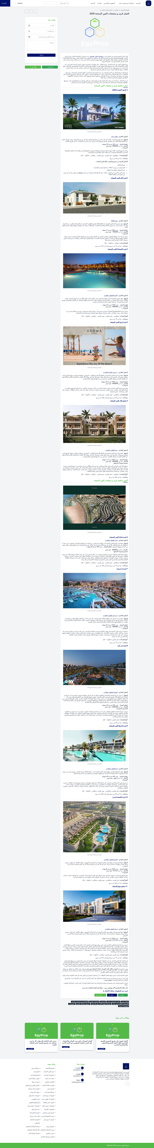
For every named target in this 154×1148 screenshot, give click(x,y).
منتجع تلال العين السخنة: (118, 401)
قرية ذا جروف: (121, 569)
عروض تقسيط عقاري (83, 1004)
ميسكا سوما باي (49, 1092)
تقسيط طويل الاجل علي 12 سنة (101, 1004)
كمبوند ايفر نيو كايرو (48, 1113)
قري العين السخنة (49, 1071)
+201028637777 (78, 1070)
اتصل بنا (111, 995)
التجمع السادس (35, 1075)
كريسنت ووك (36, 1082)
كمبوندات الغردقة (49, 1075)
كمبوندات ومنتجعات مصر (126, 3)
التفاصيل (101, 1049)
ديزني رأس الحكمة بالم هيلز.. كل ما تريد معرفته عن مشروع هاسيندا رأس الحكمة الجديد (43, 1043)
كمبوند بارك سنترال (34, 1089)
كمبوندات (72, 1004)
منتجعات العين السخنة (96, 56)
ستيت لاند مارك (49, 1078)
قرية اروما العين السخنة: (118, 322)
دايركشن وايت (50, 1126)
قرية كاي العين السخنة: (118, 178)
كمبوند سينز (50, 1089)
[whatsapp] (35, 11)
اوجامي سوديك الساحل (47, 1136)
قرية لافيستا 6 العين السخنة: (117, 249)
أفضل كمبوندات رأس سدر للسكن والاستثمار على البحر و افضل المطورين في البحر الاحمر (77, 1042)
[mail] (26, 11)
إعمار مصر (125, 1001)
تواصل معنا (99, 995)
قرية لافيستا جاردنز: (118, 797)
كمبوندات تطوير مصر (48, 1099)
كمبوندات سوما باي (48, 1095)
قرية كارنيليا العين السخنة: (117, 726)
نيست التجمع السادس (47, 1116)
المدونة (93, 3)
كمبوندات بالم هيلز (34, 1095)
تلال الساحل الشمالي (33, 1130)
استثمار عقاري (94, 1001)
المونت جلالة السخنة (48, 1085)
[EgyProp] (148, 3)
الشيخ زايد (37, 1071)
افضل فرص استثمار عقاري (80, 1001)
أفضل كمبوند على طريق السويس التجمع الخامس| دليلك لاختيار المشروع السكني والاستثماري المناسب (114, 1043)
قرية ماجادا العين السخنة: (117, 537)
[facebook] (13, 3)
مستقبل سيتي (35, 1068)
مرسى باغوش (50, 1133)
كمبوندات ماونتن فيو (34, 1106)
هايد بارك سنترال (35, 1116)
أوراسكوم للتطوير (34, 1102)
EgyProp (109, 1145)
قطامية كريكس (49, 1082)
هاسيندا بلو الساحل (34, 1133)
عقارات (99, 3)
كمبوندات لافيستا (49, 1109)
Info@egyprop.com (78, 1082)
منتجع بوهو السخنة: (118, 886)
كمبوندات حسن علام (48, 1106)
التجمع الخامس (49, 1068)
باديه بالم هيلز (36, 1109)
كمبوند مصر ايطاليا (48, 1102)
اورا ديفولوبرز (36, 1099)
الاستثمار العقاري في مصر (120, 1004)
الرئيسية (138, 3)
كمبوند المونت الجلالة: (119, 90)
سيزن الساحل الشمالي (47, 1130)
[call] (31, 11)
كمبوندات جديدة (123, 1006)
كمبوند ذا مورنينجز (49, 1119)
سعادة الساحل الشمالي (33, 1126)
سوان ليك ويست (35, 1092)
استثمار (103, 1001)
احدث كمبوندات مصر (113, 1001)
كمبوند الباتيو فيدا (35, 1113)
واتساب (122, 995)
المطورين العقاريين (109, 3)
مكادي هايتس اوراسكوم (33, 1085)
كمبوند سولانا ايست (34, 1078)
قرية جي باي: (121, 646)
